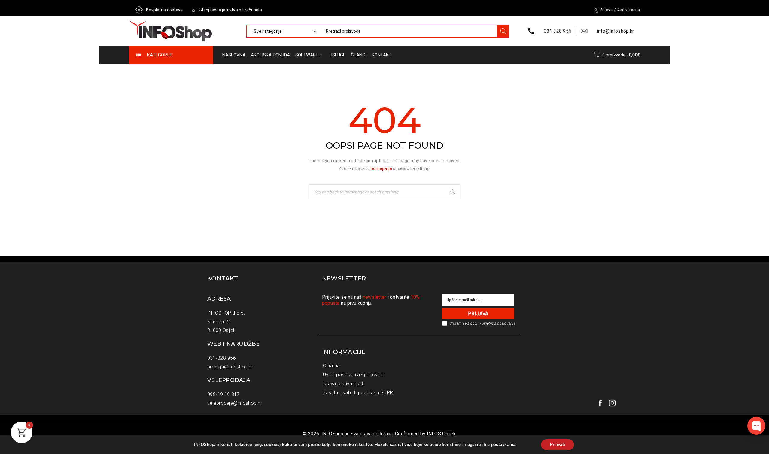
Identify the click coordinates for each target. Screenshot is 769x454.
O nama (331, 365)
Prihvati (557, 444)
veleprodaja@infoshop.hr (234, 403)
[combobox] (283, 31)
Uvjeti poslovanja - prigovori (353, 374)
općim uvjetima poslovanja (492, 323)
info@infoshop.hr (615, 31)
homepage (381, 168)
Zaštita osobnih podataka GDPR (358, 392)
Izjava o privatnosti (343, 383)
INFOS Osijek (441, 434)
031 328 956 (557, 31)
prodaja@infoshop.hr (230, 367)
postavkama (503, 444)
